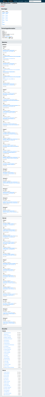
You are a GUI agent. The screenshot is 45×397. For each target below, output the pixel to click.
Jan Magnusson (5, 224)
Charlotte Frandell (11, 93)
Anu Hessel (5, 140)
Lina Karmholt (11, 58)
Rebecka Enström (6, 50)
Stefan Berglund (12, 229)
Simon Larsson (10, 269)
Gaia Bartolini (12, 50)
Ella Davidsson (5, 94)
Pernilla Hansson (6, 100)
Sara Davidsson (11, 94)
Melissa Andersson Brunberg (12, 146)
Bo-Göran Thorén (12, 255)
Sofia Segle (5, 146)
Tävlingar (15, 1)
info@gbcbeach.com (8, 36)
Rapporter (26, 1)
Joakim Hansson (6, 229)
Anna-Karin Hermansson (13, 100)
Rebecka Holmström (7, 332)
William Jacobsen (11, 223)
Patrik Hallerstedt (6, 255)
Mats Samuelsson (12, 264)
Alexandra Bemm (6, 58)
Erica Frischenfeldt (17, 56)
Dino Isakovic (5, 223)
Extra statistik (21, 1)
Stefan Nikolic (5, 263)
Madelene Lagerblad (6, 139)
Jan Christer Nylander (7, 393)
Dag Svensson (10, 270)
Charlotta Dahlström (11, 152)
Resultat (3, 24)
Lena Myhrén (5, 152)
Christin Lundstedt (10, 140)
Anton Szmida (5, 270)
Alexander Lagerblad (11, 263)
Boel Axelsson (5, 93)
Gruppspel (3, 12)
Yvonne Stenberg (6, 99)
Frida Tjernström (5, 51)
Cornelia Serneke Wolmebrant (8, 56)
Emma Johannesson (14, 139)
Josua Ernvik (5, 269)
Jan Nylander (11, 224)
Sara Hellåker (11, 51)
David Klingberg (5, 264)
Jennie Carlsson (12, 99)
